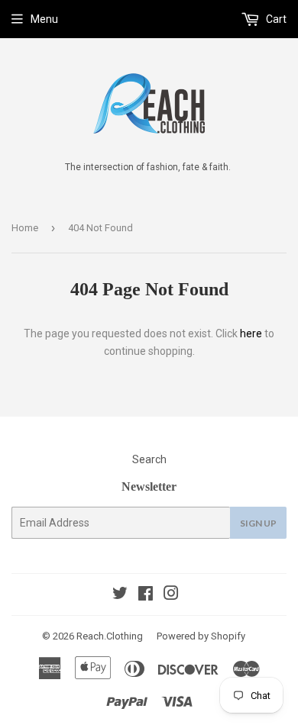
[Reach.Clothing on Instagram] (171, 595)
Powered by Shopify (201, 636)
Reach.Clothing (109, 636)
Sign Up (258, 523)
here (251, 333)
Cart (275, 19)
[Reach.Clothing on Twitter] (120, 595)
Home (24, 228)
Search (149, 459)
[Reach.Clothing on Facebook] (146, 595)
